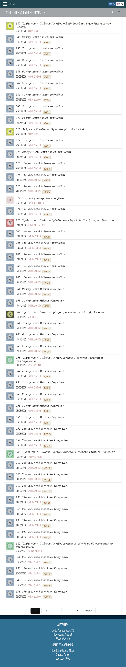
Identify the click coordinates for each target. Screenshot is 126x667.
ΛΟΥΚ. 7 (46, 54)
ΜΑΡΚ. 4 (47, 376)
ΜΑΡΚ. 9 (46, 294)
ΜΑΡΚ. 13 (47, 214)
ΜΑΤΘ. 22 (47, 526)
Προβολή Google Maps (63, 651)
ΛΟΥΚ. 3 (46, 112)
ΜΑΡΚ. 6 (46, 340)
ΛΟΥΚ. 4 (46, 100)
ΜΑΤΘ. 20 (47, 562)
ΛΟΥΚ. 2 (46, 123)
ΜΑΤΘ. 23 (47, 514)
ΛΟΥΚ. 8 (46, 42)
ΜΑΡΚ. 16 (47, 169)
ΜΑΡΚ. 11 (46, 248)
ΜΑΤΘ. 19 (47, 574)
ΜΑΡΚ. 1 (46, 411)
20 (76, 610)
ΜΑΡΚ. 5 (46, 352)
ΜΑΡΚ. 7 (46, 328)
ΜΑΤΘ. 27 (47, 446)
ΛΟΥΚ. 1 (46, 146)
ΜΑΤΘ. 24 (47, 503)
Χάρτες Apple (63, 654)
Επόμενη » (89, 610)
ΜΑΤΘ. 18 (47, 585)
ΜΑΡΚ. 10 (47, 271)
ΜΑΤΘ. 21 (47, 537)
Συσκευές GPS (63, 658)
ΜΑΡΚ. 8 (46, 306)
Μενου (13, 4)
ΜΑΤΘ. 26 (47, 468)
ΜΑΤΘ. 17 (47, 597)
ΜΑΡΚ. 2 (47, 400)
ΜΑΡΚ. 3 (47, 388)
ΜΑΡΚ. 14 (47, 192)
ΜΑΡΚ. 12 (47, 237)
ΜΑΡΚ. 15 (47, 180)
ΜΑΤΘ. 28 (47, 434)
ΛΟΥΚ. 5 (46, 88)
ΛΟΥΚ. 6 (46, 65)
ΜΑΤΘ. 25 (47, 480)
